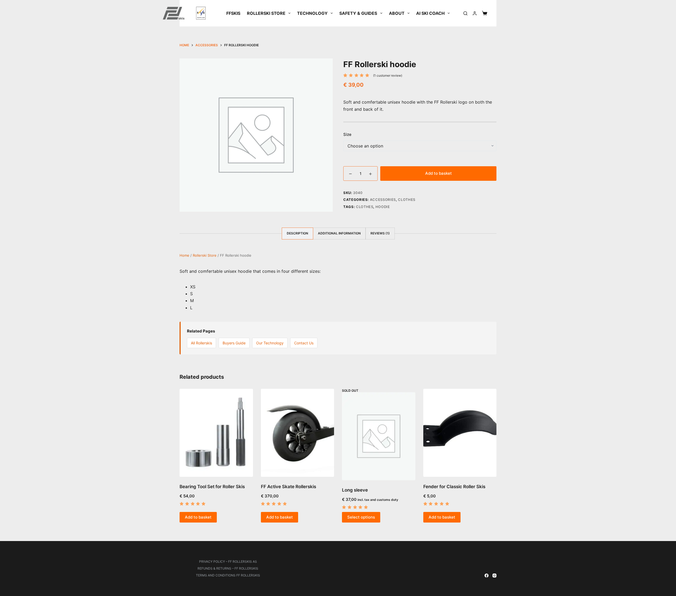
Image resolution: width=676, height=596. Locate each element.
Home (184, 255)
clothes (364, 207)
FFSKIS (233, 13)
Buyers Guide (234, 343)
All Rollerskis (201, 343)
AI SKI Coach (430, 13)
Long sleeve (355, 490)
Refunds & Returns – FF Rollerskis (228, 568)
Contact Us (303, 343)
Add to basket (438, 173)
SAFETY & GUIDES (358, 13)
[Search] (465, 13)
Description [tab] (297, 233)
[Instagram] (494, 575)
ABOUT (397, 13)
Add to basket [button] (198, 517)
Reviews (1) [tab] (380, 233)
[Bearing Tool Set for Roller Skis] (216, 433)
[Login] (475, 13)
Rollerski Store (266, 13)
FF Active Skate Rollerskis (288, 486)
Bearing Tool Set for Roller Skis (212, 486)
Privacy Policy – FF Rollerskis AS (228, 561)
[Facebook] (487, 575)
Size (347, 134)
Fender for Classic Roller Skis (454, 486)
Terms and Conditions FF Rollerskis (228, 575)
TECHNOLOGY (312, 13)
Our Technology (270, 343)
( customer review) (387, 75)
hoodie (382, 207)
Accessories (383, 199)
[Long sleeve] (378, 436)
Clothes (406, 199)
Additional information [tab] (339, 233)
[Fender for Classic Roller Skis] (460, 433)
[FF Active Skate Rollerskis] (297, 433)
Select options (361, 517)
